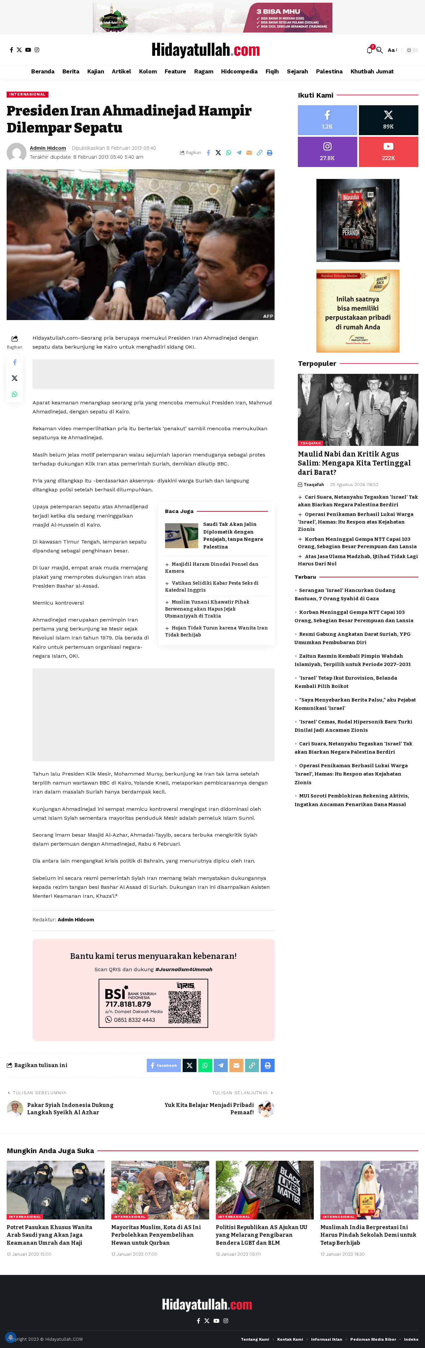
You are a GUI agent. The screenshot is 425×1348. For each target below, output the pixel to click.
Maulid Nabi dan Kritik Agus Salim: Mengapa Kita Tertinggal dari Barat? (354, 463)
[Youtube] (388, 152)
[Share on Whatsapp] (228, 152)
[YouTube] (28, 49)
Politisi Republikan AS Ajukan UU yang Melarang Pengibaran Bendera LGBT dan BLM (261, 1235)
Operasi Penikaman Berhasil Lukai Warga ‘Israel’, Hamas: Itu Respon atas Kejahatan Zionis (355, 522)
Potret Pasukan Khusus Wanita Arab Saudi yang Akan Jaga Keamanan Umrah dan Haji (49, 1235)
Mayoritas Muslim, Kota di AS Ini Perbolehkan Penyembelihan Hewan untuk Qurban (156, 1235)
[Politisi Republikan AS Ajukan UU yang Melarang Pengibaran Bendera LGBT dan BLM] (265, 1190)
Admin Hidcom (48, 148)
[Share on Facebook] (208, 152)
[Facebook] (11, 49)
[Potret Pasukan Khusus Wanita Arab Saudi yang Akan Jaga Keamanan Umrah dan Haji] (56, 1190)
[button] (379, 50)
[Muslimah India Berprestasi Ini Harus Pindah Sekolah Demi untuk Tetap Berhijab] (369, 1190)
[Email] (249, 152)
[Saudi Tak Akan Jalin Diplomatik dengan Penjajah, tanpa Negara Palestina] (181, 535)
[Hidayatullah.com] (212, 50)
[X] (19, 49)
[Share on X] (218, 152)
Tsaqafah (310, 443)
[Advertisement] (153, 374)
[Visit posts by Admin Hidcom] (17, 153)
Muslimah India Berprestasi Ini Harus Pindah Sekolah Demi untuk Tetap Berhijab (368, 1235)
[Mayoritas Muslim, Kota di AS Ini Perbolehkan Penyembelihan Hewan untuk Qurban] (160, 1190)
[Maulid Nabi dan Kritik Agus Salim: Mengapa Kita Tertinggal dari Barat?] (358, 410)
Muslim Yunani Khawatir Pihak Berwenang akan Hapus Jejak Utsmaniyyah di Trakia (207, 609)
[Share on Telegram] (239, 152)
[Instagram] (37, 49)
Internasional (27, 94)
